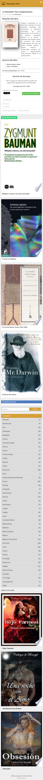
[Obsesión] (21, 767)
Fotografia (6, 489)
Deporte (5, 462)
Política (5, 555)
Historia (5, 497)
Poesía (5, 551)
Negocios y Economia (10, 539)
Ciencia (5, 439)
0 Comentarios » (17, 14)
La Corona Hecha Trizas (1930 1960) (14, 327)
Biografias (6, 435)
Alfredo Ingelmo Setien (13, 64)
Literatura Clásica (9, 520)
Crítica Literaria (8, 454)
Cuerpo (5, 458)
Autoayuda (6, 431)
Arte (4, 427)
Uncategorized (8, 582)
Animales (6, 420)
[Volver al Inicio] (11, 3)
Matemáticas (7, 524)
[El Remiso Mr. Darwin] (21, 363)
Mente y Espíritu (8, 531)
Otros (4, 547)
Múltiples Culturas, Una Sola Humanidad (15, 194)
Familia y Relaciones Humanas (13, 477)
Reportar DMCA (21, 778)
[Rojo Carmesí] (21, 646)
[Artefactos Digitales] (21, 228)
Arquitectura (7, 423)
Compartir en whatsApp (32, 93)
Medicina (6, 528)
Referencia (6, 562)
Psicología (6, 558)
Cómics (5, 447)
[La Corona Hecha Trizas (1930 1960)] (21, 295)
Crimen (5, 450)
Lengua (5, 512)
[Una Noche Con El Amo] (21, 707)
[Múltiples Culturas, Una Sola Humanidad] (21, 155)
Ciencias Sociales (8, 443)
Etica (4, 474)
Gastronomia (7, 493)
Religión (5, 566)
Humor (5, 501)
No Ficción (6, 543)
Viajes (5, 585)
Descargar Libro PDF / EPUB (21, 86)
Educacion (6, 103)
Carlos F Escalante (12, 66)
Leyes (5, 516)
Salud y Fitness (8, 570)
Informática (7, 504)
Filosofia (5, 485)
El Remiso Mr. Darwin (9, 395)
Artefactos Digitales (9, 259)
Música (5, 535)
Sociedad (6, 574)
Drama (5, 466)
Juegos (5, 508)
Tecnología (6, 578)
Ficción (5, 481)
